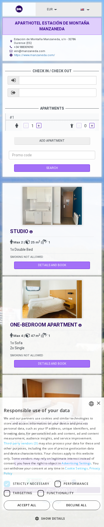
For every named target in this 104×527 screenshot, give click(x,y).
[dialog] (52, 462)
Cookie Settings (76, 468)
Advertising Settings (76, 463)
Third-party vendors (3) (21, 443)
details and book (52, 265)
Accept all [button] (26, 505)
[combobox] (91, 403)
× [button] (98, 403)
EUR (50, 9)
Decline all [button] (76, 505)
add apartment (52, 140)
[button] (52, 518)
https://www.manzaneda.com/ (34, 55)
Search (52, 168)
